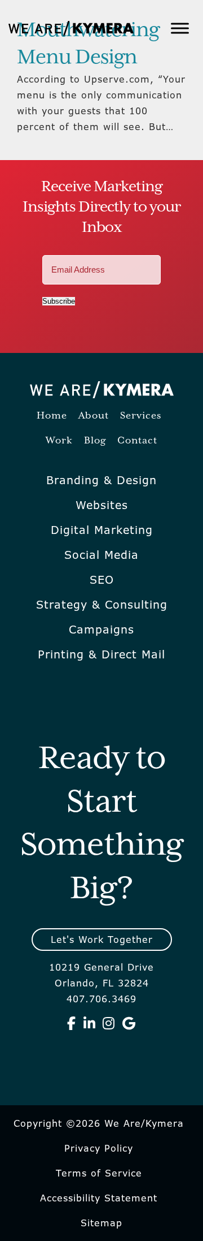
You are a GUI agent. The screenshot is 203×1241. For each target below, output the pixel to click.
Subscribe (58, 301)
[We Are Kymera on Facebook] (71, 1023)
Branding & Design (101, 480)
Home (52, 416)
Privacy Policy (98, 1148)
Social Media (101, 555)
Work (59, 441)
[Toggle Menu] (180, 28)
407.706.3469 (101, 999)
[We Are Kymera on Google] (129, 1023)
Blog (95, 441)
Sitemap (101, 1223)
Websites (102, 505)
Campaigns (101, 629)
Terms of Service (99, 1173)
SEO (102, 579)
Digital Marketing (102, 530)
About (93, 416)
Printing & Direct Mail (101, 654)
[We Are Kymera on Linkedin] (89, 1023)
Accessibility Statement (98, 1198)
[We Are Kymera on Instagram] (109, 1023)
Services (140, 416)
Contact (137, 441)
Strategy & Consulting (101, 604)
